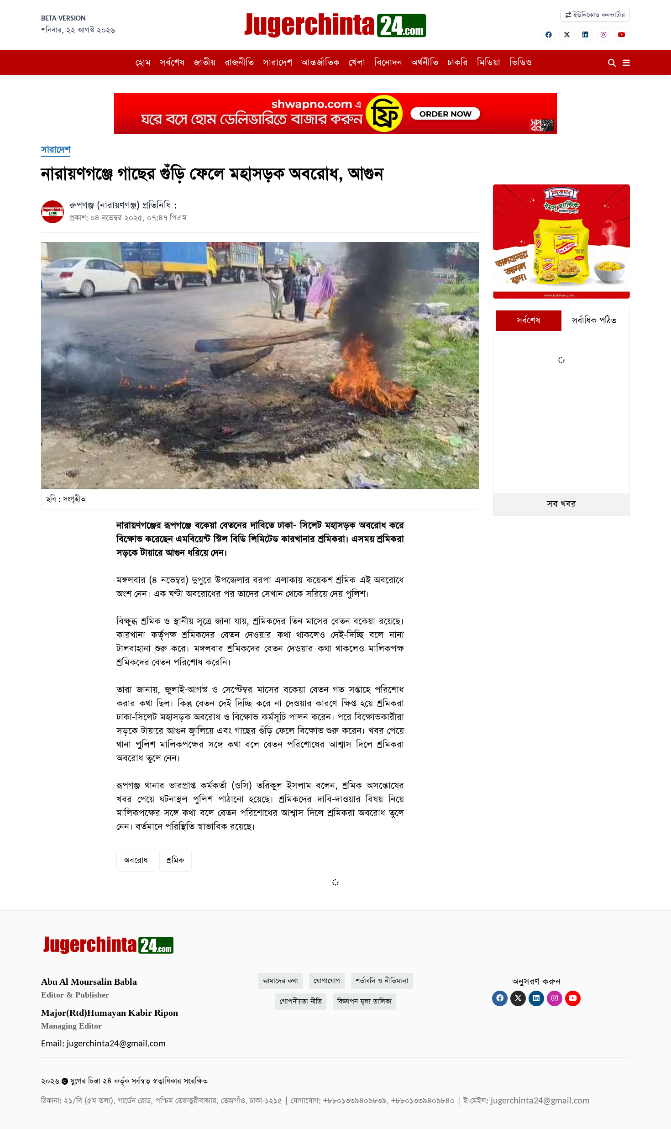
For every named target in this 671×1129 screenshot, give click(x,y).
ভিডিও (520, 62)
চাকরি (457, 62)
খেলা (357, 62)
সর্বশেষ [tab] (528, 321)
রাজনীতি (239, 62)
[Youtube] (621, 34)
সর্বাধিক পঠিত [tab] (594, 321)
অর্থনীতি (424, 62)
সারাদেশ (277, 62)
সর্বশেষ (172, 62)
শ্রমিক (175, 860)
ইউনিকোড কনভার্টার (598, 15)
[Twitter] (567, 34)
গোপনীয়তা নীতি (301, 1001)
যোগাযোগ (327, 981)
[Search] (612, 63)
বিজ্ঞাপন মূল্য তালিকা (364, 1001)
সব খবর (561, 504)
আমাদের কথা (280, 981)
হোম (143, 62)
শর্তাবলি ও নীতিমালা (382, 981)
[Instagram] (603, 34)
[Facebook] (548, 34)
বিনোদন (388, 62)
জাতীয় (204, 62)
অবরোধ (136, 860)
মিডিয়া (488, 62)
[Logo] (335, 24)
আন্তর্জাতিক (320, 62)
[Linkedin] (585, 34)
